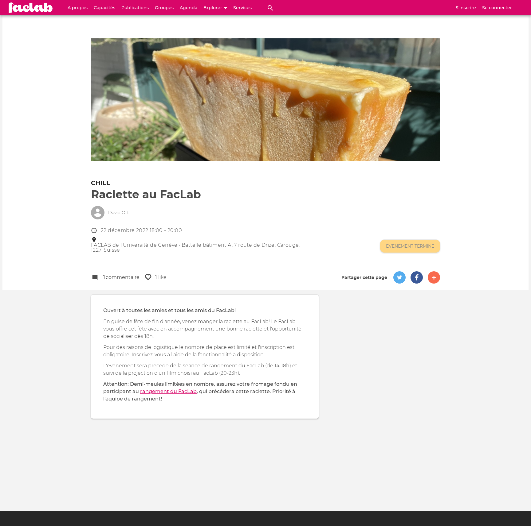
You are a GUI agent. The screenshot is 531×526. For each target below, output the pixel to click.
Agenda (188, 7)
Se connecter (497, 7)
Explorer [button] (213, 7)
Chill (100, 183)
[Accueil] (30, 7)
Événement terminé (410, 246)
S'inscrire (466, 7)
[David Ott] (97, 212)
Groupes (164, 7)
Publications (135, 7)
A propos (78, 7)
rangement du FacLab (168, 391)
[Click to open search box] (270, 7)
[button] (399, 277)
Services (242, 7)
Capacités (104, 7)
